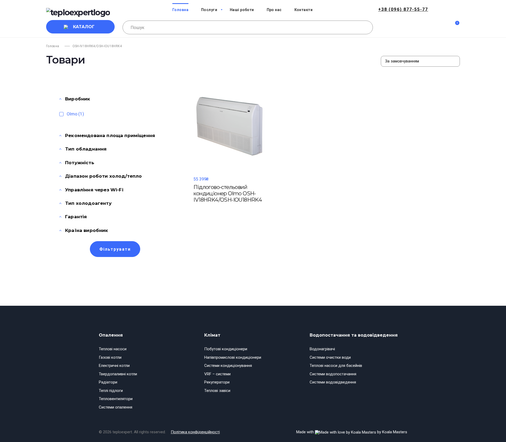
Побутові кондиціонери (225, 349)
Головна (52, 46)
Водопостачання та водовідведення (354, 335)
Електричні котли (114, 365)
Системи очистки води (330, 357)
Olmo (75, 113)
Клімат (212, 335)
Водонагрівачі (322, 349)
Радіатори (108, 382)
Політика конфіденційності (195, 432)
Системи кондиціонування (228, 365)
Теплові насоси (112, 349)
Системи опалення (115, 407)
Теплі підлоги (111, 390)
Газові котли (110, 357)
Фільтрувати (115, 249)
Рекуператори (217, 382)
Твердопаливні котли (118, 374)
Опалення (111, 335)
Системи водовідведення (333, 382)
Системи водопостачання (333, 374)
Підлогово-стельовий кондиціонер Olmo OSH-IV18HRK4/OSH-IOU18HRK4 (227, 193)
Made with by (351, 432)
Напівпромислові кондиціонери (232, 357)
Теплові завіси (217, 390)
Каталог (84, 26)
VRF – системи (217, 374)
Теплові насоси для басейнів (336, 365)
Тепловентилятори (116, 398)
